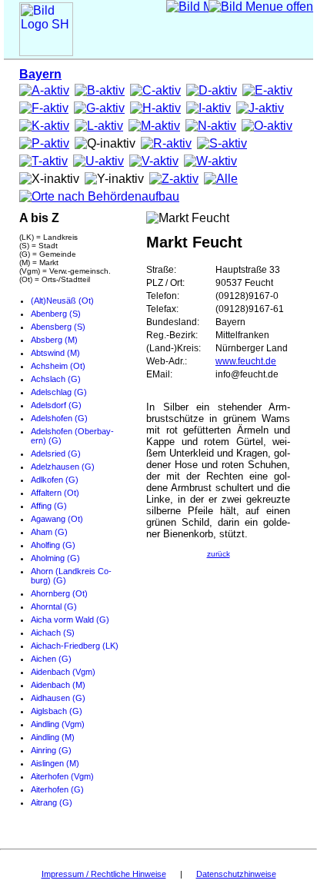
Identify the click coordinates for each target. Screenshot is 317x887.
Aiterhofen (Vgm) (62, 776)
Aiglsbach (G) (56, 711)
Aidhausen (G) (58, 698)
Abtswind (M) (55, 352)
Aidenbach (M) (58, 684)
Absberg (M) (54, 339)
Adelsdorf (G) (56, 405)
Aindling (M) (53, 737)
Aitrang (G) (51, 802)
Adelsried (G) (56, 453)
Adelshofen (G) (59, 418)
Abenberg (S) (56, 313)
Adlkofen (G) (54, 479)
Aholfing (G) (53, 545)
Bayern (40, 74)
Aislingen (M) (55, 763)
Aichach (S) (53, 632)
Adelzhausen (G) (63, 466)
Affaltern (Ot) (55, 492)
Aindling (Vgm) (58, 724)
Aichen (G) (51, 658)
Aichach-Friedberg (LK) (74, 645)
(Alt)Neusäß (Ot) (62, 300)
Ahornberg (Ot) (59, 593)
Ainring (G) (51, 750)
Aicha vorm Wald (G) (70, 619)
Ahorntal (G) (54, 606)
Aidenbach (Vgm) (63, 671)
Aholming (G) (55, 558)
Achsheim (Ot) (58, 365)
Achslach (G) (56, 379)
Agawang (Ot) (57, 518)
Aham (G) (49, 532)
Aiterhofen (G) (57, 789)
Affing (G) (49, 505)
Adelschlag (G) (59, 392)
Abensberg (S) (58, 326)
